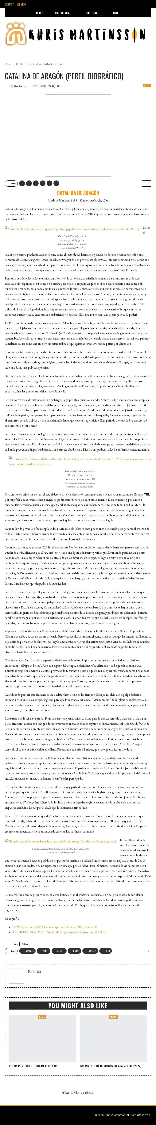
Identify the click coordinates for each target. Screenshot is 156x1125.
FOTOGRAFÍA (62, 13)
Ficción (16, 943)
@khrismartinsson (83, 1092)
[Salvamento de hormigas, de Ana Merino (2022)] (113, 1038)
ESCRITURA (91, 13)
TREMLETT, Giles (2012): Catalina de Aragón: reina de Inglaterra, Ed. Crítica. (59, 932)
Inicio (39, 13)
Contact (9, 4)
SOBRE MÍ (21, 4)
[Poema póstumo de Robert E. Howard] (42, 1038)
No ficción (25, 943)
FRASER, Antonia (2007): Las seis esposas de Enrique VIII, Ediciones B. (54, 927)
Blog (115, 13)
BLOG (147, 85)
